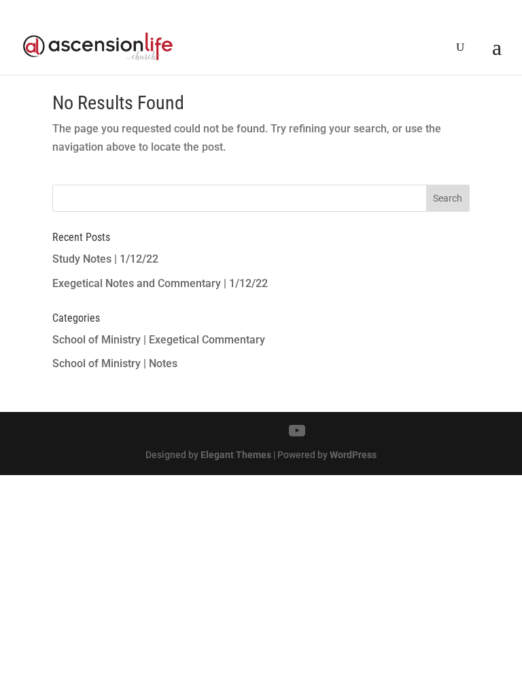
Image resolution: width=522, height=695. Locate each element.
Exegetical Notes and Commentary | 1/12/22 (160, 283)
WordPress (353, 454)
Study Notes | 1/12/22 (105, 258)
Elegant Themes (236, 454)
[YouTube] (297, 431)
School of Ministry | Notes (114, 363)
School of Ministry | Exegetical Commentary (158, 339)
